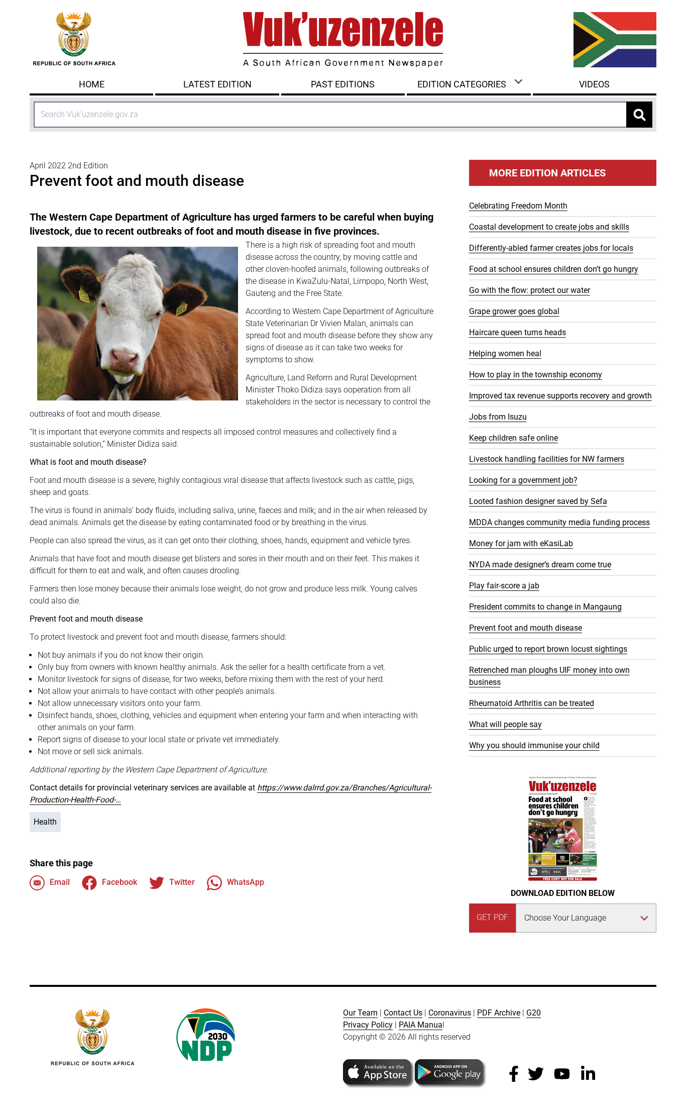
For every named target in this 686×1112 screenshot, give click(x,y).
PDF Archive (498, 1013)
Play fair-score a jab (504, 585)
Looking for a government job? (523, 480)
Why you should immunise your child (534, 745)
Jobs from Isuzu (498, 417)
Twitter (182, 882)
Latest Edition (217, 84)
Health (45, 822)
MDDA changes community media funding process (559, 522)
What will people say (505, 724)
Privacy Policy (368, 1025)
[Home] (343, 39)
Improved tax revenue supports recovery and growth (560, 395)
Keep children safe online (513, 438)
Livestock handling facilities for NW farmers (546, 459)
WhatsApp (245, 882)
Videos (594, 84)
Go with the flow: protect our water (529, 290)
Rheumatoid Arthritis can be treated (531, 703)
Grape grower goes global (514, 311)
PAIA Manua (420, 1025)
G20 (533, 1013)
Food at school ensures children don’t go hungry (553, 269)
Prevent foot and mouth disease (525, 628)
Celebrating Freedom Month (518, 206)
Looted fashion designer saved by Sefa (538, 501)
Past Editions (343, 84)
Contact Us (403, 1013)
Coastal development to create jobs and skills (549, 227)
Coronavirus (449, 1013)
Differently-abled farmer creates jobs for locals (551, 248)
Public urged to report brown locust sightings (548, 649)
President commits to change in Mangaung (545, 607)
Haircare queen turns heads (517, 332)
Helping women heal (505, 353)
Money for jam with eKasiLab (521, 543)
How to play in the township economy (535, 374)
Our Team (360, 1013)
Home (91, 84)
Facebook (119, 882)
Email (60, 882)
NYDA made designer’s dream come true (540, 564)
